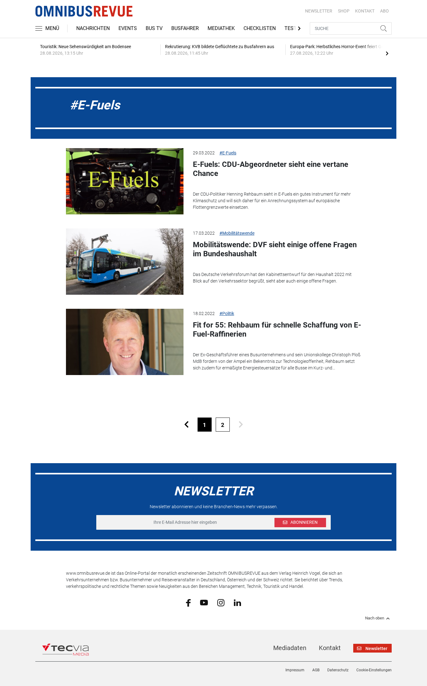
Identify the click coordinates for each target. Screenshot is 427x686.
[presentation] (387, 53)
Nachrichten (93, 28)
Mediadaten (289, 648)
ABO (384, 10)
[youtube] (204, 602)
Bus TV (154, 28)
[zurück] (186, 425)
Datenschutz (338, 670)
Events (127, 28)
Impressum (294, 670)
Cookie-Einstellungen (374, 670)
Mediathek (221, 28)
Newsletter (318, 10)
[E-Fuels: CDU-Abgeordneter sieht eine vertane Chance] (124, 181)
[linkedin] (237, 602)
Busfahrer (185, 28)
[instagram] (220, 602)
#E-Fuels (227, 152)
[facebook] (188, 602)
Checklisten (260, 28)
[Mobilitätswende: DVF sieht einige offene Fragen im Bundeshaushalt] (124, 261)
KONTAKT (364, 10)
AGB (315, 670)
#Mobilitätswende (236, 233)
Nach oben (374, 618)
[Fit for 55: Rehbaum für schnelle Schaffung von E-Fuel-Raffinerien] (124, 342)
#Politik (226, 313)
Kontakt (330, 648)
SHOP (343, 10)
